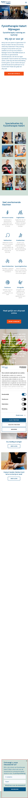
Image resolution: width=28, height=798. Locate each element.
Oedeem (20, 183)
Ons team (15, 52)
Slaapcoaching (7, 153)
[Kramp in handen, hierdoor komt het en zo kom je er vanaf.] (14, 461)
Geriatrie (20, 167)
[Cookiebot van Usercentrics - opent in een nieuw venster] (19, 367)
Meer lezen (14, 446)
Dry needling (20, 153)
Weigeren (14, 429)
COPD (20, 140)
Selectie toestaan (14, 424)
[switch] (24, 399)
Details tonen (19, 415)
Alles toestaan (14, 420)
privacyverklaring (20, 773)
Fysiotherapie (7, 140)
